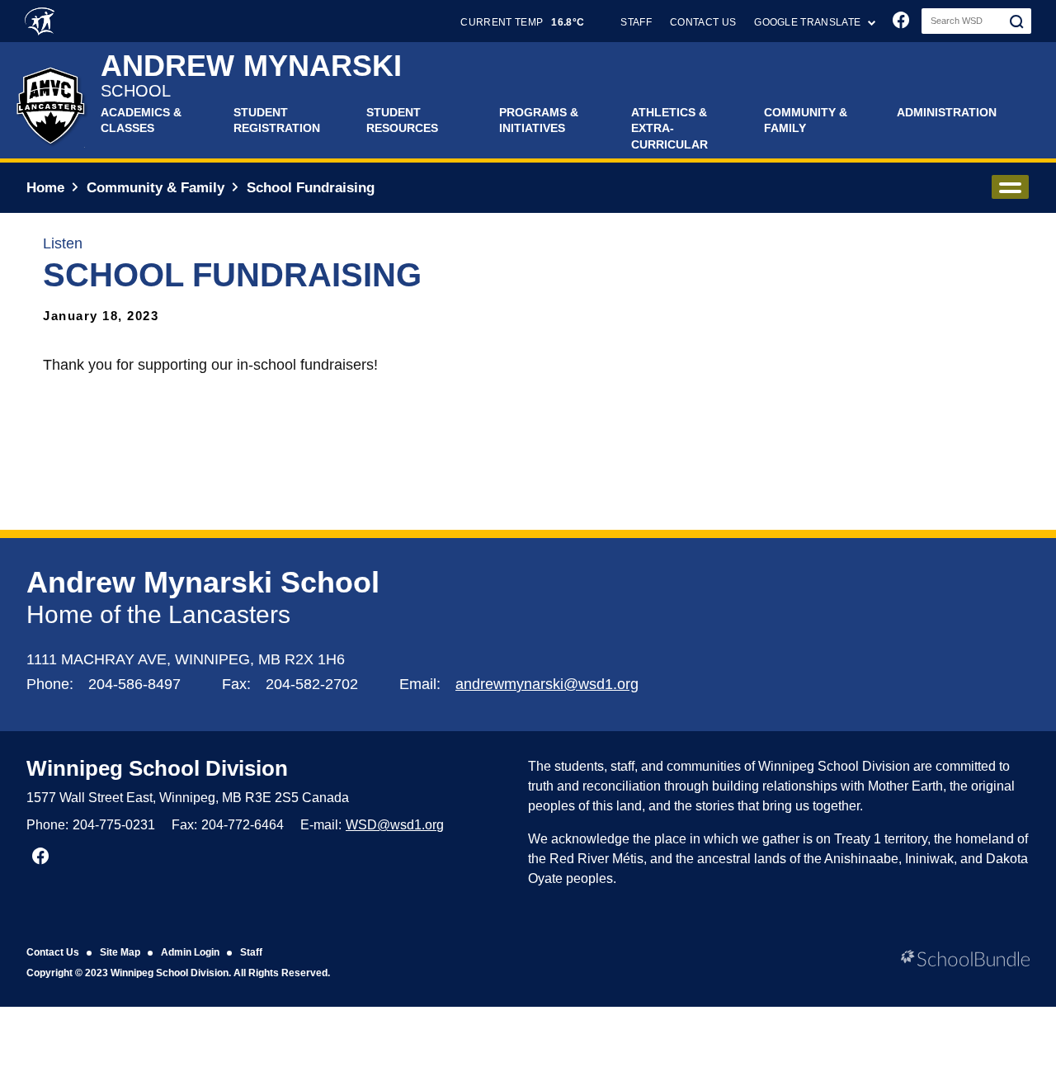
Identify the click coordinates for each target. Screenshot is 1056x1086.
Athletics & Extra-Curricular (669, 128)
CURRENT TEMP (522, 22)
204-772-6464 (242, 825)
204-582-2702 (312, 684)
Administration (947, 112)
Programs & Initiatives (538, 120)
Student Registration (276, 120)
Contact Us (52, 952)
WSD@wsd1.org (395, 825)
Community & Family (805, 120)
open (1010, 187)
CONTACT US (703, 22)
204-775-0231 (114, 825)
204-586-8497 (134, 684)
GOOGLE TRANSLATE (808, 22)
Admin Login (190, 952)
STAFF (636, 22)
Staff (251, 952)
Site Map (120, 952)
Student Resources (402, 120)
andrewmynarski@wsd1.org (547, 684)
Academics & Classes (141, 120)
